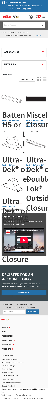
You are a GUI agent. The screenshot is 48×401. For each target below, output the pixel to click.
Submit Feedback (8, 386)
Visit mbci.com (7, 395)
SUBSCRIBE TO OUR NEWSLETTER (17, 304)
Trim (4, 331)
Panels (5, 327)
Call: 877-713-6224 (8, 379)
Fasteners (6, 349)
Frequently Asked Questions (13, 362)
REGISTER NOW (24, 292)
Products (12, 32)
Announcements (8, 372)
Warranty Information (10, 359)
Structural (7, 340)
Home (4, 32)
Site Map (40, 398)
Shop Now (26, 8)
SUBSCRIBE (32, 312)
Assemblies (7, 344)
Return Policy (7, 369)
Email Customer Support (11, 383)
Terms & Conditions (23, 395)
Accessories (24, 32)
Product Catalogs (8, 366)
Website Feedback (11, 398)
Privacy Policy (27, 398)
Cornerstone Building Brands (32, 389)
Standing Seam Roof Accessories (18, 35)
